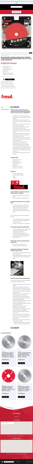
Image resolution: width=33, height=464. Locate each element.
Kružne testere (6, 52)
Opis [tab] (2, 107)
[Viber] (15, 107)
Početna (2, 52)
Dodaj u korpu (9, 79)
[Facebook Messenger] (16, 107)
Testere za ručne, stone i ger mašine (14, 52)
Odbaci (16, 2)
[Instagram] (18, 107)
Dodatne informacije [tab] (4, 109)
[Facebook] (11, 107)
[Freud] (7, 96)
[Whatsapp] (13, 107)
